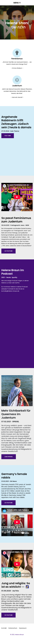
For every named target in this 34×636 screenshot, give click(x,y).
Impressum (23, 628)
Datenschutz (13, 628)
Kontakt (4, 628)
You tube (8, 136)
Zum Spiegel (9, 457)
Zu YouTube (8, 503)
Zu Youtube (8, 251)
